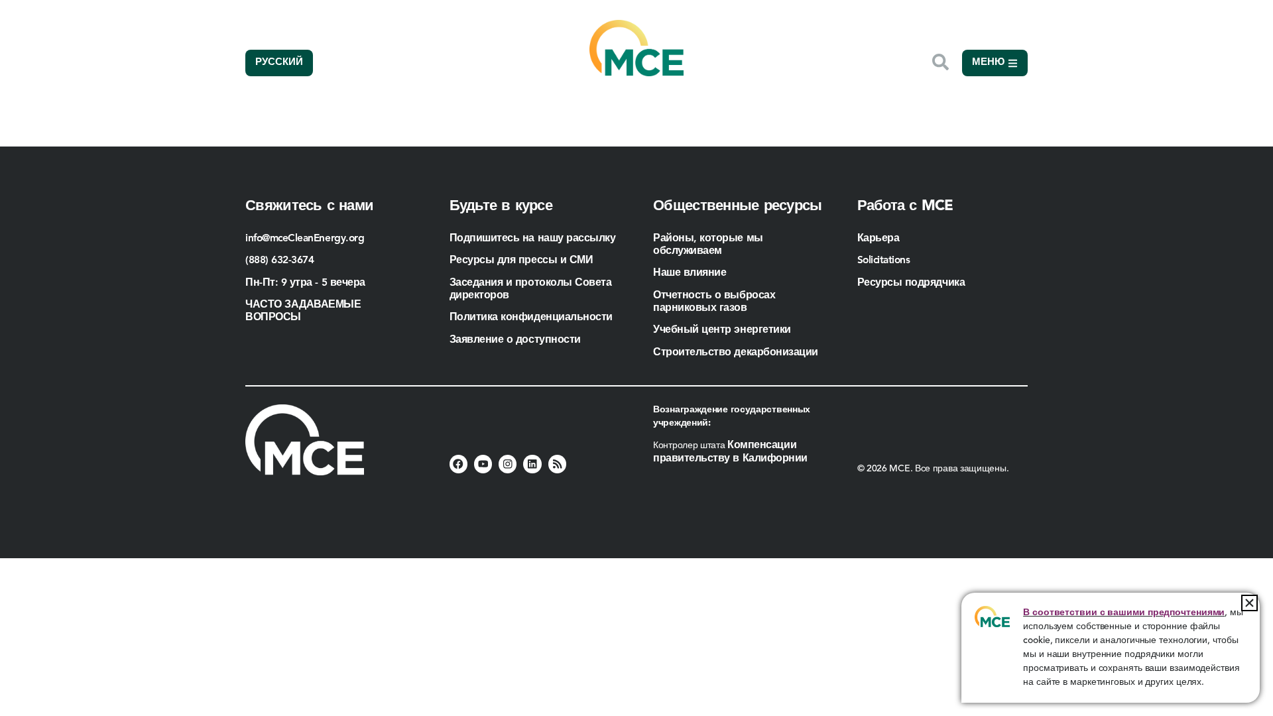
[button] (1249, 603)
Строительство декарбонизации (735, 352)
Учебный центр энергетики (722, 330)
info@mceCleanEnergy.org (304, 238)
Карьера (878, 238)
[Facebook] (458, 464)
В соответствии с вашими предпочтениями (1124, 612)
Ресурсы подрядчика (912, 283)
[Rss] (557, 464)
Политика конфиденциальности (531, 317)
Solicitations (883, 260)
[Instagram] (507, 464)
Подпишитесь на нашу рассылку (533, 238)
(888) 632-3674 (279, 260)
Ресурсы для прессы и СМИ (521, 260)
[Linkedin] (532, 464)
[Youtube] (483, 464)
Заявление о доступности (515, 340)
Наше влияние (689, 273)
